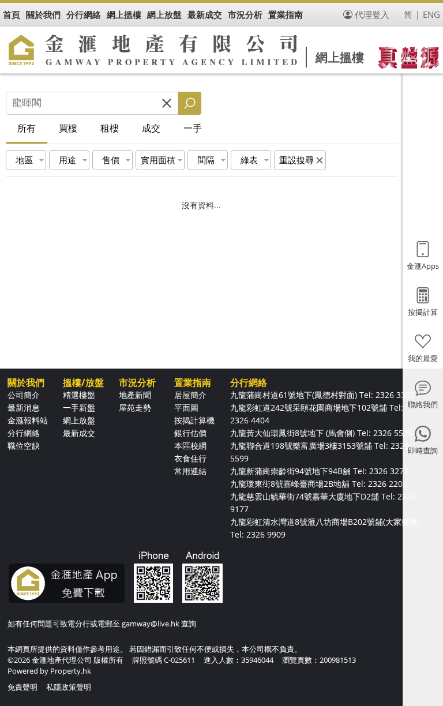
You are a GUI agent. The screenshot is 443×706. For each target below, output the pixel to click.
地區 (24, 160)
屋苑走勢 (135, 407)
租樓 (109, 128)
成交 (151, 128)
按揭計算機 (194, 420)
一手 (192, 128)
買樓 (68, 128)
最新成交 (79, 432)
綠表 (249, 160)
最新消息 (23, 407)
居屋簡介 (190, 394)
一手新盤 (79, 407)
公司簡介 (23, 394)
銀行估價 (190, 432)
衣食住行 (190, 458)
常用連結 (190, 470)
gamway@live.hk (150, 623)
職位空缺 (23, 445)
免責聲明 (22, 687)
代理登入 (372, 14)
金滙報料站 (27, 420)
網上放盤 (79, 420)
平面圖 (186, 407)
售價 (110, 160)
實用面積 (158, 160)
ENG (431, 14)
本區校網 (190, 445)
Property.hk (70, 671)
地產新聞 (135, 394)
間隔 (206, 160)
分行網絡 (23, 432)
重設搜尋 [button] (296, 160)
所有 (26, 128)
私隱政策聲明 (68, 687)
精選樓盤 (79, 394)
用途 (67, 160)
